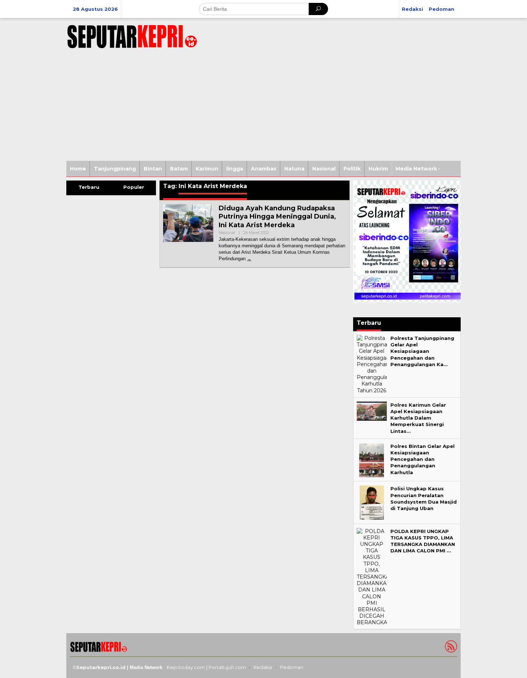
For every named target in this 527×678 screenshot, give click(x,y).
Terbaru (89, 187)
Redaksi (262, 667)
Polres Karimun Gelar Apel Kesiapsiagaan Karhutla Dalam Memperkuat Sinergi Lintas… (418, 418)
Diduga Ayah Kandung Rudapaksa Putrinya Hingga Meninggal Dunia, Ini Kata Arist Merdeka (277, 216)
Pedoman (291, 667)
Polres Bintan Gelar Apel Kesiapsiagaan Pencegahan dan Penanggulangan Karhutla (422, 459)
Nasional (227, 232)
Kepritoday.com (186, 667)
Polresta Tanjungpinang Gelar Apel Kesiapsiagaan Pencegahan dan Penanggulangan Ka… (422, 351)
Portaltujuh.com (227, 667)
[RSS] (450, 648)
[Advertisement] (263, 107)
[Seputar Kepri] (132, 35)
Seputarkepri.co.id (100, 667)
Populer (133, 187)
